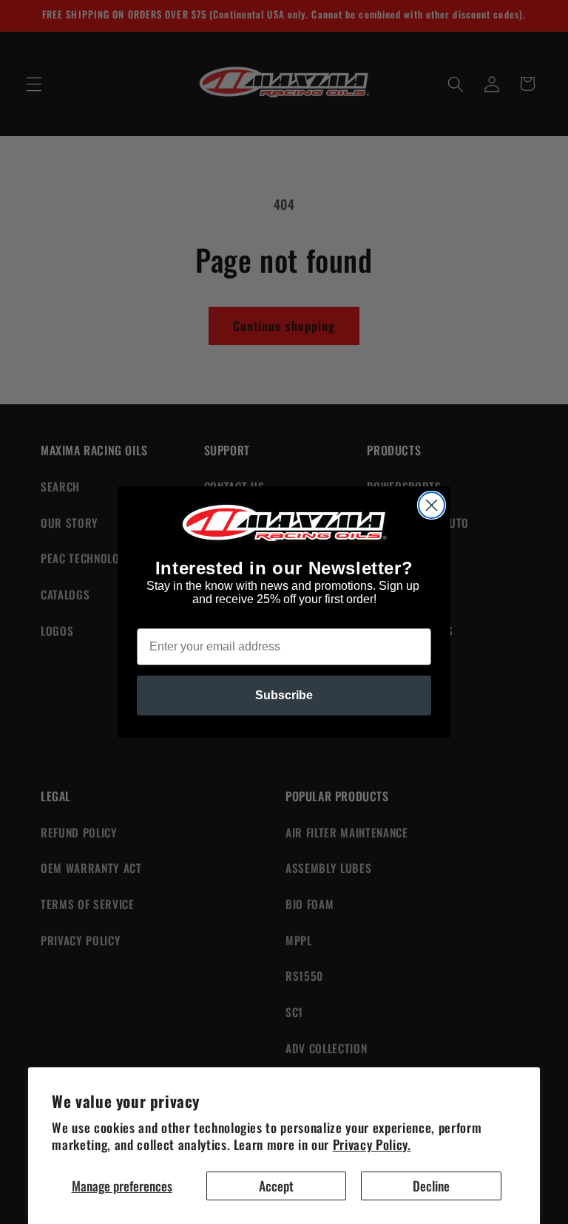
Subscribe (284, 695)
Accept (276, 1185)
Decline (431, 1185)
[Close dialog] (431, 505)
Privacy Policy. (372, 1144)
